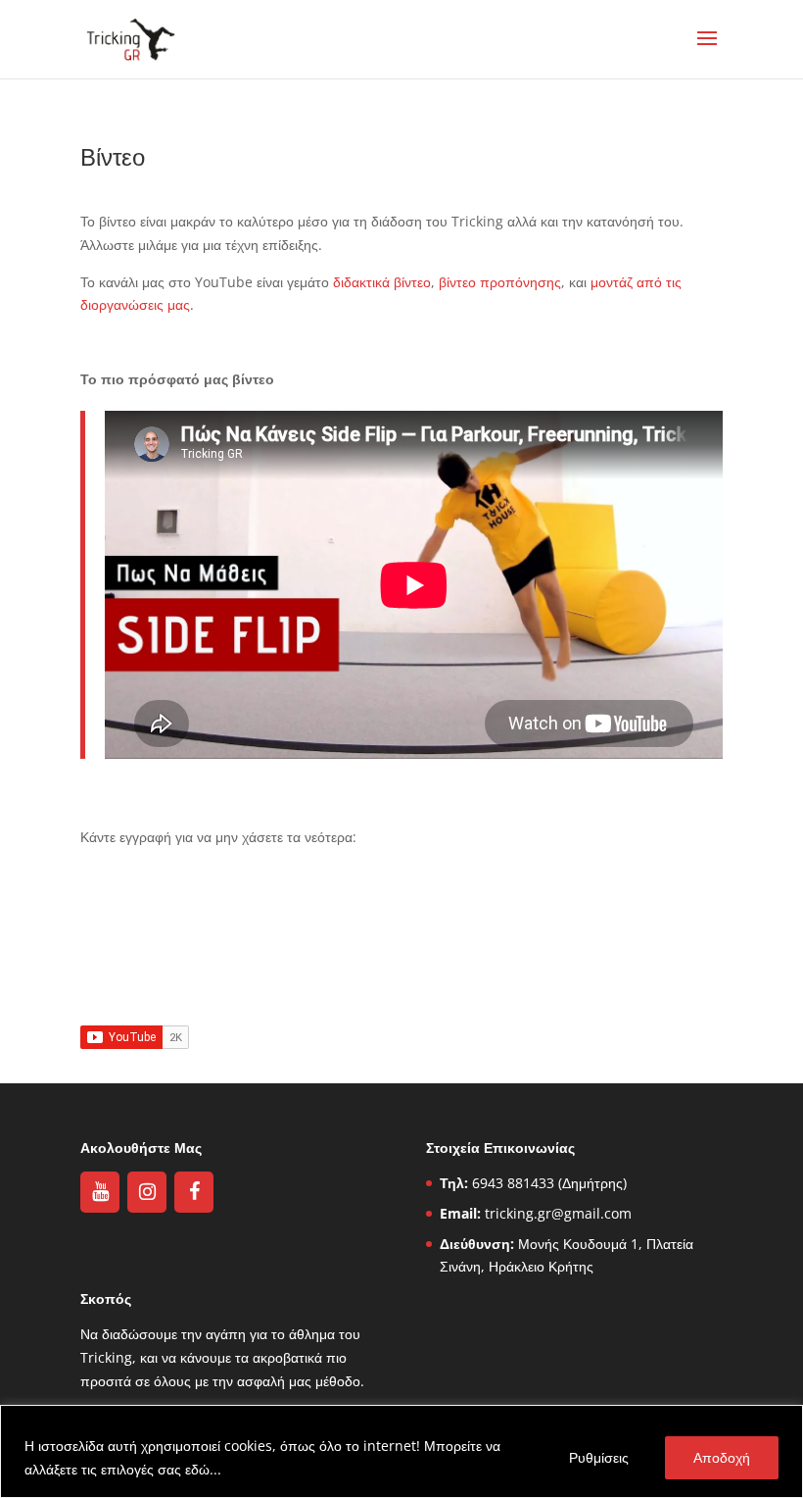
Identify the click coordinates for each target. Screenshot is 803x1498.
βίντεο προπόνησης (500, 282)
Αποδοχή (721, 1457)
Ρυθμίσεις (599, 1457)
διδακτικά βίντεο (382, 282)
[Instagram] (146, 1192)
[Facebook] (193, 1192)
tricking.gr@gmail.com (558, 1213)
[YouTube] (99, 1192)
